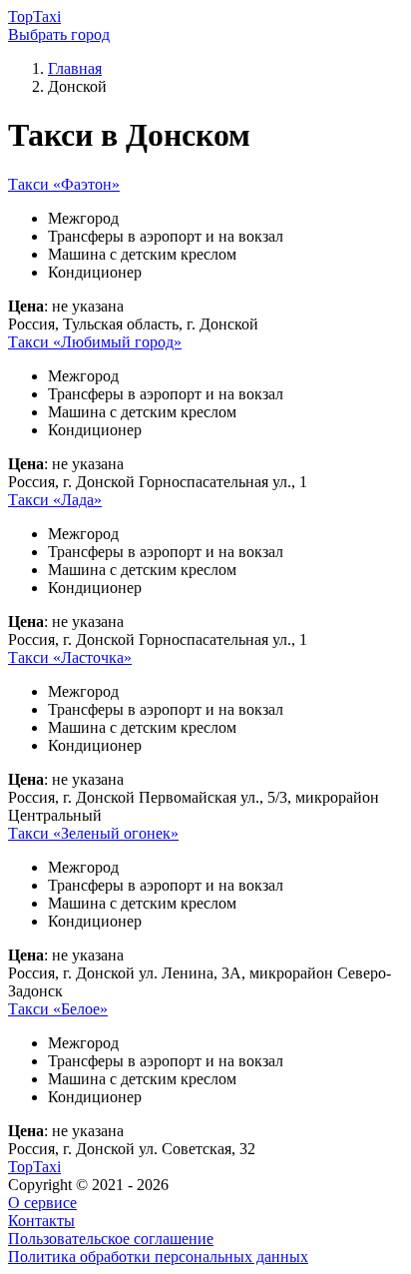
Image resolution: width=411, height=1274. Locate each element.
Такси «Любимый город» (95, 341)
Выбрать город (59, 34)
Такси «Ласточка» (70, 657)
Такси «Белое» (58, 1008)
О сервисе (42, 1202)
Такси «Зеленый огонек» (93, 833)
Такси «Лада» (55, 499)
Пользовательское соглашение (110, 1238)
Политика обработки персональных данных (158, 1256)
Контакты (41, 1220)
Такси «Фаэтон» (64, 184)
